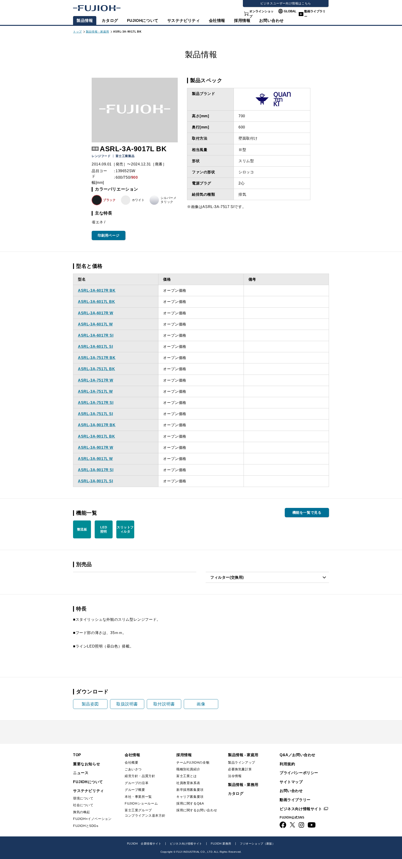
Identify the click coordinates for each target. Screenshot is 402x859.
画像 (201, 704)
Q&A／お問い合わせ (297, 755)
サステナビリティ (183, 20)
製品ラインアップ (241, 762)
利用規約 (287, 764)
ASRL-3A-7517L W (95, 391)
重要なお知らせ (86, 764)
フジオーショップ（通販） (257, 843)
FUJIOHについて (142, 20)
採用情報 (242, 20)
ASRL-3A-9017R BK (97, 425)
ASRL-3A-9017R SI (96, 470)
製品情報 (85, 20)
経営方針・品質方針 (140, 776)
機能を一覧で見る (307, 512)
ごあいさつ (133, 769)
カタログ (110, 20)
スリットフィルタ (125, 529)
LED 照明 (103, 529)
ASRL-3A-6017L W (95, 324)
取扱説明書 (127, 704)
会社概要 (131, 762)
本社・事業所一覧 (138, 797)
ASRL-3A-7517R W (95, 380)
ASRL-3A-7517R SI (96, 403)
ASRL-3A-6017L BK (96, 302)
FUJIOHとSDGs (85, 826)
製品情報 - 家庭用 (97, 31)
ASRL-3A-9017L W (95, 459)
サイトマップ (291, 782)
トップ (77, 31)
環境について (83, 798)
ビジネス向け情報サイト (301, 809)
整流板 (82, 529)
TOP (77, 755)
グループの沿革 (136, 783)
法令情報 (234, 776)
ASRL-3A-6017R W (95, 313)
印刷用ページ (109, 235)
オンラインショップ (261, 14)
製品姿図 (90, 704)
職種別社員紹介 (188, 769)
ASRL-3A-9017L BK (96, 436)
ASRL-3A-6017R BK (97, 290)
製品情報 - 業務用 (243, 785)
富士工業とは (186, 776)
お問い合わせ (291, 791)
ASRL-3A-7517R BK (97, 358)
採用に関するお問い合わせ (196, 810)
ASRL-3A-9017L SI (95, 481)
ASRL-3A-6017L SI (95, 347)
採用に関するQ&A (190, 803)
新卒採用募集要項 (190, 790)
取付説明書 (164, 704)
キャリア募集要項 (190, 797)
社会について (83, 805)
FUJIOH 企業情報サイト (144, 843)
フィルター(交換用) (227, 577)
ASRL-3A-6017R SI (96, 335)
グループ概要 (135, 790)
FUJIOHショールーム (141, 803)
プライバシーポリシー (299, 773)
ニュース (80, 773)
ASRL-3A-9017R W (95, 448)
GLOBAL (290, 11)
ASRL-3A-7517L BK (96, 369)
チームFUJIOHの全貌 (192, 762)
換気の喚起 (81, 812)
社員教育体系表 (188, 783)
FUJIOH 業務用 (221, 843)
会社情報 (217, 20)
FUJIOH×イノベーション (92, 819)
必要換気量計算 (240, 769)
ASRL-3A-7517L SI (95, 414)
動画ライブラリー (314, 14)
